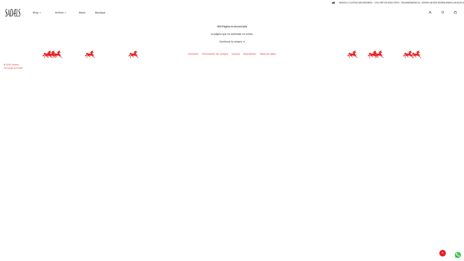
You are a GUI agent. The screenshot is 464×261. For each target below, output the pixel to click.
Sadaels (15, 64)
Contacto (193, 53)
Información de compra (215, 53)
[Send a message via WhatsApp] (458, 255)
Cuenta (236, 53)
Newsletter (249, 53)
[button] (455, 12)
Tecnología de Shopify (13, 68)
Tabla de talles (268, 53)
